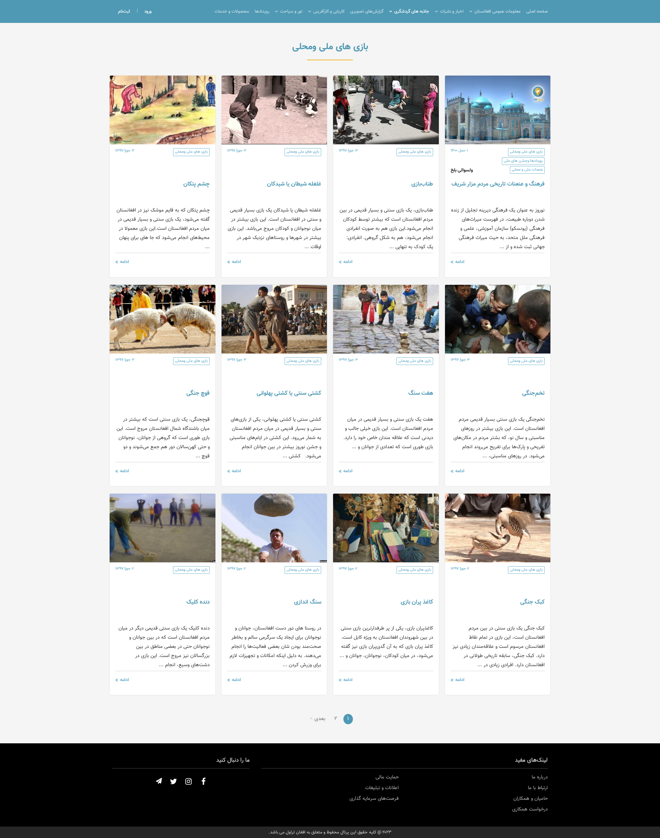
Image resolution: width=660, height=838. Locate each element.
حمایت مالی (387, 777)
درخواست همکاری (530, 809)
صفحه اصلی (537, 11)
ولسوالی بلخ (462, 170)
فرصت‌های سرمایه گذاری (374, 798)
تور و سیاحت (291, 11)
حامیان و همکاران (530, 798)
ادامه (459, 261)
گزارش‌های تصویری (366, 11)
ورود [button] (148, 11)
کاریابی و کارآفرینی (329, 11)
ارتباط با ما (538, 788)
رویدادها (262, 11)
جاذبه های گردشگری (411, 11)
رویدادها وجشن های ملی (523, 161)
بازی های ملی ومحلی (526, 152)
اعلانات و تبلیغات (382, 788)
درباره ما (540, 777)
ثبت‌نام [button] (124, 11)
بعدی (319, 719)
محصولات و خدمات (232, 11)
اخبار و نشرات (452, 11)
